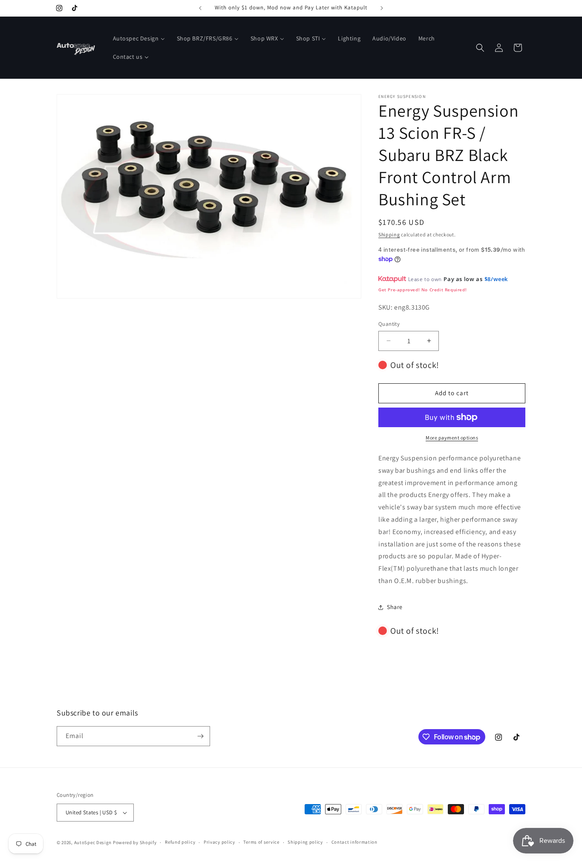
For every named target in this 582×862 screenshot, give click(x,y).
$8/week (496, 279)
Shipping (389, 234)
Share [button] (395, 607)
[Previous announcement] (200, 8)
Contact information (354, 842)
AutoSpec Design (93, 842)
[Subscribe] (200, 736)
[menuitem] (139, 38)
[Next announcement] (381, 8)
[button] (480, 47)
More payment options (452, 437)
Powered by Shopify (135, 842)
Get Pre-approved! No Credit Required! (422, 290)
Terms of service (261, 842)
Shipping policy (305, 842)
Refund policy (180, 842)
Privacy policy (219, 842)
